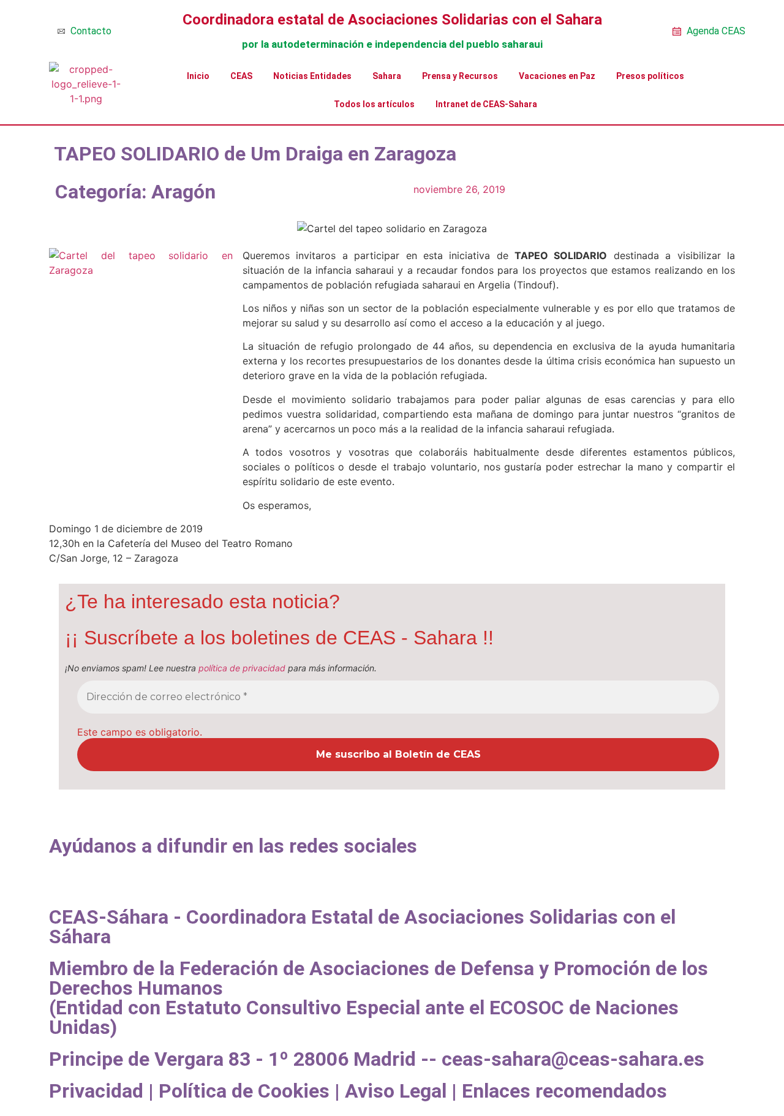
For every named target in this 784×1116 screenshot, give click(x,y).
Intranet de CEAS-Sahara (486, 104)
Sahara (386, 76)
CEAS (241, 76)
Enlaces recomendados (564, 1091)
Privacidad (96, 1091)
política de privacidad (241, 668)
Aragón (183, 191)
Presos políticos (650, 76)
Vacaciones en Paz (557, 76)
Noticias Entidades (312, 76)
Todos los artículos (374, 104)
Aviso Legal (396, 1091)
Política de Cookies (244, 1091)
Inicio (198, 76)
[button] (52, 875)
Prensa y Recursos (460, 76)
